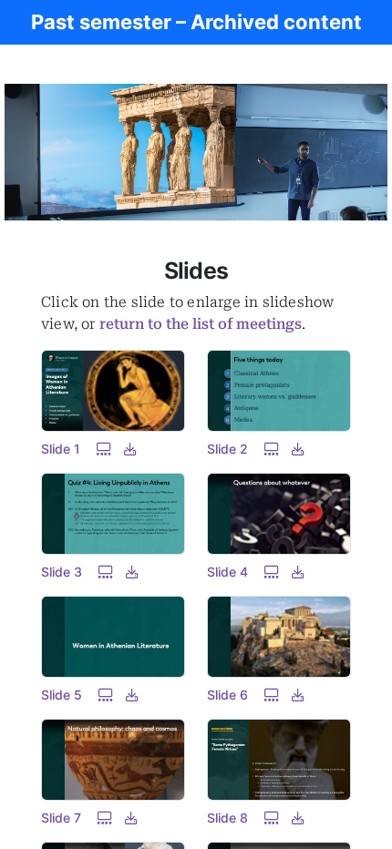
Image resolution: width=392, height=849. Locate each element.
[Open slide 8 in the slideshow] (271, 817)
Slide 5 (61, 694)
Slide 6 (227, 694)
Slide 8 (227, 817)
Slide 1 (60, 448)
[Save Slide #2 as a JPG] (298, 448)
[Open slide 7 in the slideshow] (105, 817)
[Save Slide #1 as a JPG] (130, 448)
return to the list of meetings (200, 323)
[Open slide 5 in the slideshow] (105, 694)
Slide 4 (227, 571)
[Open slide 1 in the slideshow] (104, 448)
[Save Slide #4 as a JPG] (298, 571)
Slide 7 (61, 817)
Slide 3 (61, 571)
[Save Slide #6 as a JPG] (298, 694)
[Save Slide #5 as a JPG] (132, 694)
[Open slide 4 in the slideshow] (271, 571)
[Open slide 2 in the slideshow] (271, 448)
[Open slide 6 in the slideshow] (271, 694)
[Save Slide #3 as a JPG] (132, 571)
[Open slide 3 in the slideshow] (105, 571)
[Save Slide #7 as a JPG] (131, 817)
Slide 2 (227, 448)
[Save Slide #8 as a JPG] (298, 817)
